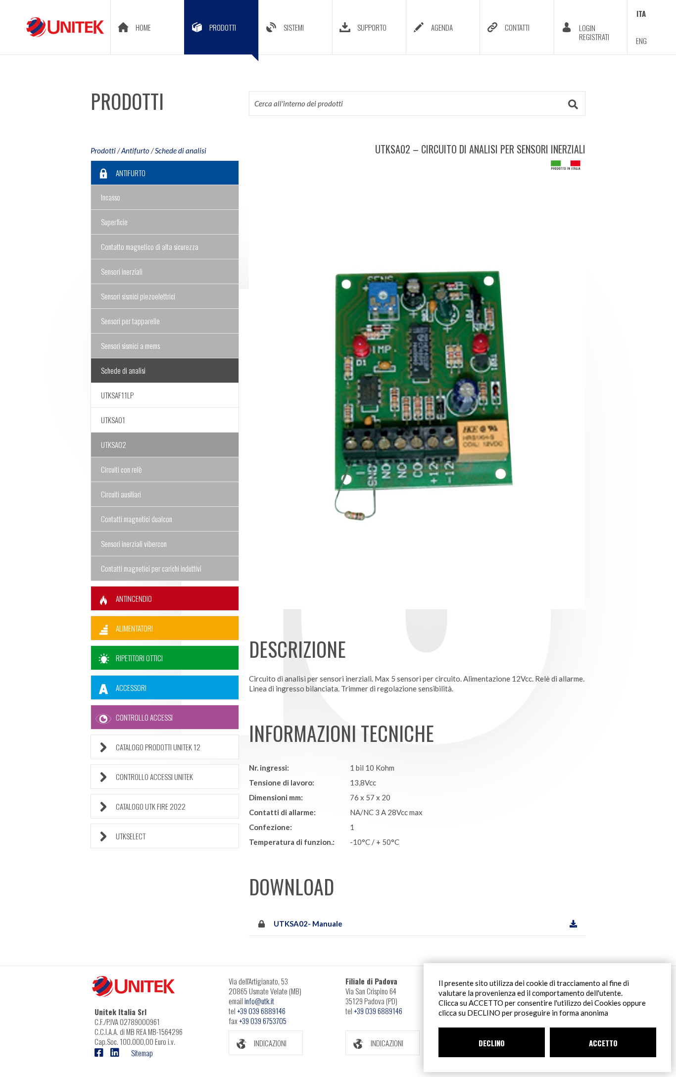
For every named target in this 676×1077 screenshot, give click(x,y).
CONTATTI (517, 27)
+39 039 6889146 (261, 1010)
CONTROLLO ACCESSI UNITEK (154, 776)
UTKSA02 (113, 444)
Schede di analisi (180, 150)
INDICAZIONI (270, 1042)
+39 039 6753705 (263, 1020)
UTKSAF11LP (117, 395)
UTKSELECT (130, 836)
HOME (143, 27)
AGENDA (442, 27)
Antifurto (135, 150)
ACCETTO (603, 1042)
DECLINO (492, 1042)
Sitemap (142, 1053)
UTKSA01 (113, 419)
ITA (641, 13)
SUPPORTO (371, 27)
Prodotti (103, 150)
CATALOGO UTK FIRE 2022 (151, 806)
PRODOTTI (222, 27)
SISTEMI (294, 27)
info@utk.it (259, 1000)
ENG (641, 40)
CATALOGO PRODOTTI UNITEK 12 (158, 746)
